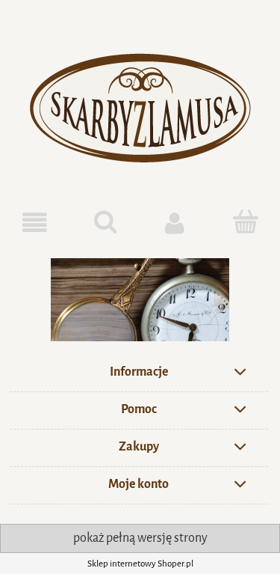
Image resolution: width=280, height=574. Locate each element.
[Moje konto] (175, 222)
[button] (35, 222)
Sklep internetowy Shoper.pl (140, 564)
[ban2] (140, 299)
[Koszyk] (245, 221)
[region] (140, 299)
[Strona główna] (140, 103)
